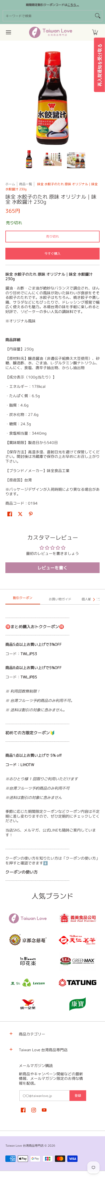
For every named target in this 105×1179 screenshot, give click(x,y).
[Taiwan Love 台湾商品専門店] (50, 32)
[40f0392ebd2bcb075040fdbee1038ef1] (27, 939)
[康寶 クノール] (77, 1004)
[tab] (22, 599)
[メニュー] (8, 32)
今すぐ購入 (52, 253)
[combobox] (48, 15)
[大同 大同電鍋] (77, 982)
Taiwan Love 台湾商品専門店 (24, 1145)
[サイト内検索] (97, 15)
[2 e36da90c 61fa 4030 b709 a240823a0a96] (27, 982)
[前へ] (9, 98)
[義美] (77, 918)
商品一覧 (25, 184)
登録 (78, 1095)
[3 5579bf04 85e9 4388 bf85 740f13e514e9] (77, 961)
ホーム (10, 184)
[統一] (27, 1004)
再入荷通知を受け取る (99, 65)
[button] (95, 32)
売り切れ (52, 236)
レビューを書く (52, 568)
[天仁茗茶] (77, 939)
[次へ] (96, 98)
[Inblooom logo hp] (27, 961)
